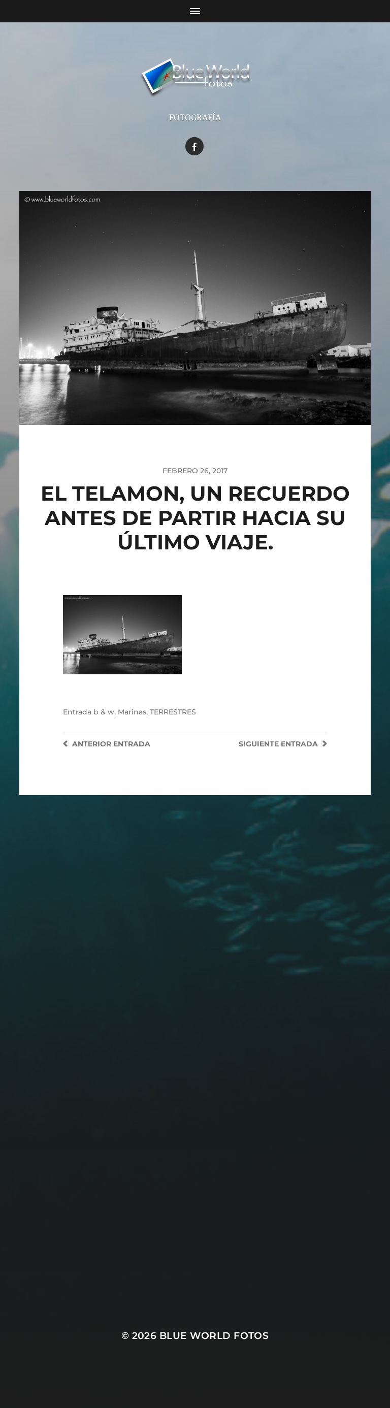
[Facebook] (194, 146)
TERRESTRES (173, 711)
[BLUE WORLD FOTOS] (195, 78)
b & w (103, 711)
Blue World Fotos (214, 1335)
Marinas (132, 711)
